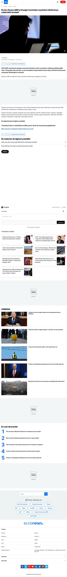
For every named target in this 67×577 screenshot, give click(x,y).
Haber (5, 6)
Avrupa (3, 533)
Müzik (28, 512)
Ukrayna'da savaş (37, 504)
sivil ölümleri (33, 516)
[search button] (46, 494)
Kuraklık (32, 508)
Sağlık (36, 539)
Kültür (36, 543)
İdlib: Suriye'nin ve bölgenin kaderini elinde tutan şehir (17, 129)
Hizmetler (3, 556)
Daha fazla (4, 560)
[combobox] (34, 494)
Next (2, 539)
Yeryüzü (36, 536)
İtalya (23, 508)
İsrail (16, 508)
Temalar (3, 529)
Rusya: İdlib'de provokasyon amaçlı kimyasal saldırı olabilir (17, 146)
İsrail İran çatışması (22, 504)
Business (3, 536)
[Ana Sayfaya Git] (6, 2)
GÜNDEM (5, 309)
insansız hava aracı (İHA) (41, 512)
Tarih (20, 512)
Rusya (14, 6)
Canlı (63, 2)
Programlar (37, 546)
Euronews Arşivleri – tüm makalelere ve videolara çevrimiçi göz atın (49, 550)
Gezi (2, 543)
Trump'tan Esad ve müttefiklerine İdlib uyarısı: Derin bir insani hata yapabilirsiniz (28, 125)
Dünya (10, 6)
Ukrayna (50, 508)
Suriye (41, 508)
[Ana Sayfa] (1, 6)
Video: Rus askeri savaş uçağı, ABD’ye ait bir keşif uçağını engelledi (19, 142)
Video (2, 546)
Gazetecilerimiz (5, 550)
